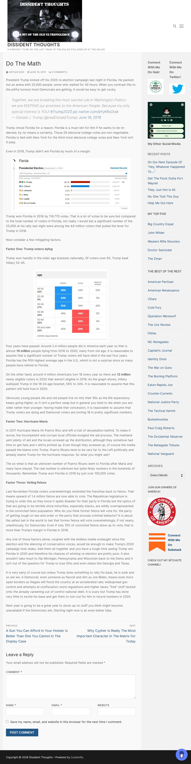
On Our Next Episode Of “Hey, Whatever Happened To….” (166, 167)
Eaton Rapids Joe (160, 385)
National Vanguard (161, 454)
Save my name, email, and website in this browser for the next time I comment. (66, 722)
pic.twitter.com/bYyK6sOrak (95, 111)
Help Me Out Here (160, 203)
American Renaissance (163, 290)
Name (11, 705)
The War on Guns (160, 367)
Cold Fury (154, 307)
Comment (14, 671)
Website (103, 705)
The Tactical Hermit (161, 411)
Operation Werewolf (162, 316)
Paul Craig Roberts (161, 428)
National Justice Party (163, 402)
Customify (77, 757)
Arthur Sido (16, 72)
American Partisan (160, 282)
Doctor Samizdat (160, 250)
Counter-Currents (160, 393)
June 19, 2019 (90, 117)
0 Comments (59, 72)
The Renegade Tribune (163, 445)
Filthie (152, 333)
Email (57, 705)
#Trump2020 (61, 111)
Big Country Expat (161, 224)
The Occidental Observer (165, 436)
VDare (152, 299)
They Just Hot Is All (161, 190)
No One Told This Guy (163, 196)
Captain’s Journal (160, 350)
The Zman (155, 258)
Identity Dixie (157, 359)
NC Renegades (158, 342)
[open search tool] (174, 26)
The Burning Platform (163, 376)
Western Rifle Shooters (164, 241)
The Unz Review (159, 325)
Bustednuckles (158, 419)
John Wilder (156, 233)
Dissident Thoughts (33, 44)
